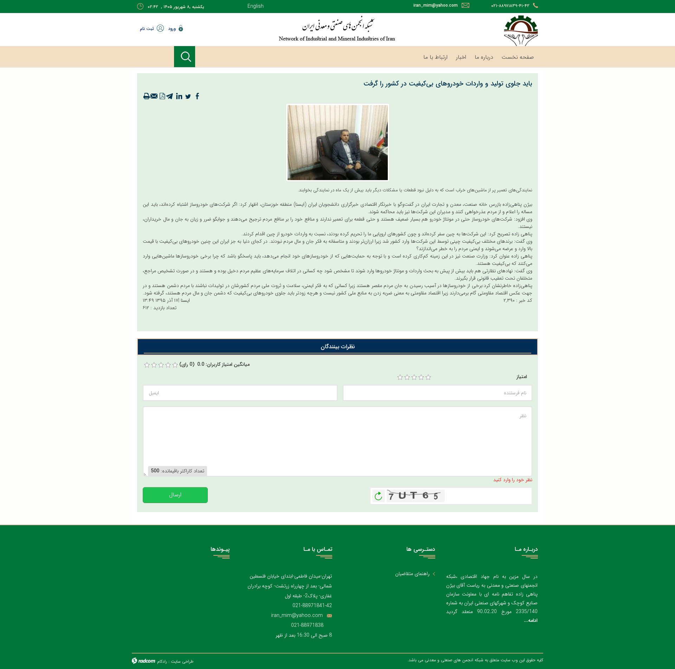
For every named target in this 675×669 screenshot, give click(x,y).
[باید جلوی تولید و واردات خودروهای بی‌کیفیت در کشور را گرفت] (337, 142)
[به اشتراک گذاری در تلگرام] (170, 96)
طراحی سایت (182, 661)
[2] (407, 377)
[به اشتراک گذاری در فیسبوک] (197, 96)
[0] (147, 365)
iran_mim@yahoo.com (435, 5)
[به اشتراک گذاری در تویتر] (188, 96)
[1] (400, 377)
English (256, 6)
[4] (421, 377)
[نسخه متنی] (146, 96)
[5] (428, 377)
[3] (414, 377)
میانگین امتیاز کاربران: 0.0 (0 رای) (214, 364)
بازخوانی (378, 494)
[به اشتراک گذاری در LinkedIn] (179, 96)
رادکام (162, 661)
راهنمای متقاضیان (412, 574)
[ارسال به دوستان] (154, 96)
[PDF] (162, 96)
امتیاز (521, 377)
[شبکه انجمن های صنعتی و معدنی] (314, 28)
